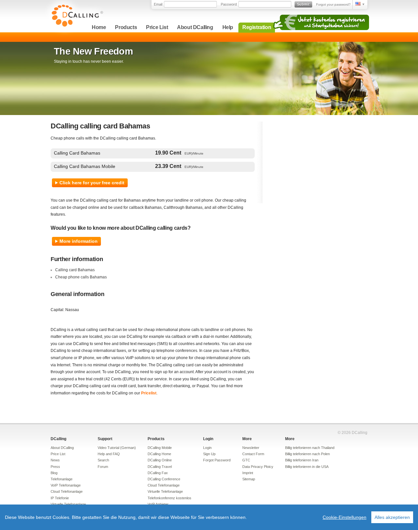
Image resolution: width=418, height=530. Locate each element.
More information (78, 241)
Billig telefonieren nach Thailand (309, 448)
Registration (256, 27)
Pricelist (148, 393)
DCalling (58, 439)
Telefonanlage (61, 479)
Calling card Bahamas (75, 270)
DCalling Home (159, 454)
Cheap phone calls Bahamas (81, 277)
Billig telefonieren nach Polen (307, 454)
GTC (246, 460)
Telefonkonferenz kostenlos (169, 498)
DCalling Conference (164, 479)
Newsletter (250, 448)
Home (99, 27)
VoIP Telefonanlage (66, 485)
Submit (303, 4)
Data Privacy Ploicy (257, 467)
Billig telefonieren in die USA (307, 467)
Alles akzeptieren (392, 517)
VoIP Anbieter (158, 504)
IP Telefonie (60, 498)
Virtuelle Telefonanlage (68, 504)
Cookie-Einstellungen (344, 517)
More (247, 439)
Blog (54, 473)
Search (103, 460)
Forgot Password (217, 460)
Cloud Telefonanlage (67, 491)
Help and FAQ (109, 454)
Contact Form (253, 454)
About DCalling (195, 27)
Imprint (247, 473)
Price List (157, 27)
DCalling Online (160, 460)
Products (126, 27)
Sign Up (209, 454)
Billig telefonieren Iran (301, 460)
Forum (103, 467)
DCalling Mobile (160, 448)
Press (55, 467)
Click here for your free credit (91, 182)
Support (105, 439)
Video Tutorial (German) (117, 448)
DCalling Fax (158, 473)
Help (227, 27)
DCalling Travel (160, 467)
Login (208, 439)
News (55, 460)
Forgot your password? (333, 4)
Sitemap (248, 479)
